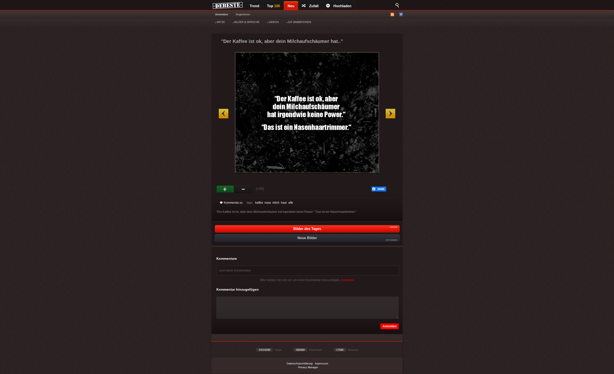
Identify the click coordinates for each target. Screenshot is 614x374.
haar (284, 202)
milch (275, 202)
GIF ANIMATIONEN (299, 22)
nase (268, 202)
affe (290, 202)
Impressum (321, 363)
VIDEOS (273, 22)
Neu (291, 6)
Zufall (314, 6)
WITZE (220, 22)
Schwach (243, 189)
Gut (225, 189)
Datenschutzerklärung (300, 363)
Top (273, 6)
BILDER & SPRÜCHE (247, 22)
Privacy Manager (308, 367)
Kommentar (233, 202)
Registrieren (243, 14)
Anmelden (221, 14)
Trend (254, 6)
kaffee (259, 202)
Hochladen (342, 6)
